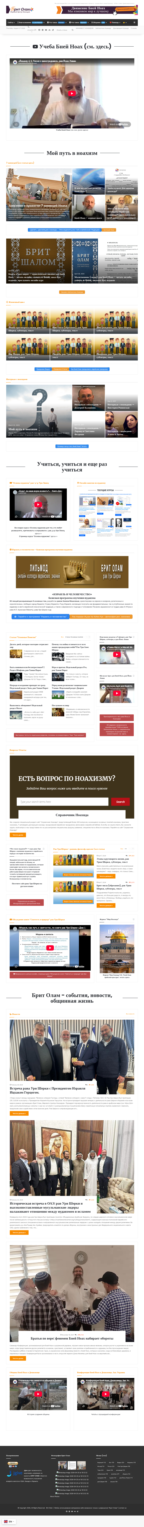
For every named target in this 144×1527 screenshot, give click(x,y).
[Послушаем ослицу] (58, 712)
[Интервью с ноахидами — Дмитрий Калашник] (88, 398)
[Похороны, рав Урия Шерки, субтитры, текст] (116, 347)
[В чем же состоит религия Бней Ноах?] (88, 181)
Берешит (101, 1462)
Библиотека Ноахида (103, 28)
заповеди (120, 1470)
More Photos (54, 1496)
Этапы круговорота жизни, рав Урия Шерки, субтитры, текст (27, 329)
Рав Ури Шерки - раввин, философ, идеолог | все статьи (79, 849)
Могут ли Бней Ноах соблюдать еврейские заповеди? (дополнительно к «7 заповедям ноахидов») (122, 213)
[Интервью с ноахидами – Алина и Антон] (121, 424)
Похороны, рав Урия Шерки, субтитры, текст (111, 355)
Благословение (30, 22)
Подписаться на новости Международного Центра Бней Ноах (26, 902)
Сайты (10, 22)
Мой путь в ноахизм (22, 429)
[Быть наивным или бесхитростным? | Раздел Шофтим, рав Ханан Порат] (16, 677)
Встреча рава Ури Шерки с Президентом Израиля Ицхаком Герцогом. (47, 1090)
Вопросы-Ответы (18, 750)
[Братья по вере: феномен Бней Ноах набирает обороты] (72, 1293)
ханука (113, 1481)
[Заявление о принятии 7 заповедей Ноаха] (39, 194)
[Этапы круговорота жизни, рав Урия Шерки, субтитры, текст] (28, 321)
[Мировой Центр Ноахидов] (20, 9)
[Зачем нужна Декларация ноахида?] (121, 181)
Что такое (56, 22)
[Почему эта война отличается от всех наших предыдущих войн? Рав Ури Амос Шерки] (58, 656)
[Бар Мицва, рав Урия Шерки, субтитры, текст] (28, 347)
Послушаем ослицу (60, 705)
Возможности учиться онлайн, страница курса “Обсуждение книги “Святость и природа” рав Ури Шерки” (50, 975)
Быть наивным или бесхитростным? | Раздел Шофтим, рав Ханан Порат (27, 668)
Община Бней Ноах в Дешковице (25, 1372)
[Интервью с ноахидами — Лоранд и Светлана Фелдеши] (88, 424)
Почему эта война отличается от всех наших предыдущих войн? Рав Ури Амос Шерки (70, 647)
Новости (16, 1014)
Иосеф (100, 1466)
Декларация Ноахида (121, 28)
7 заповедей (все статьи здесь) (20, 162)
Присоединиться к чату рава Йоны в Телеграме (117, 718)
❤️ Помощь (114, 22)
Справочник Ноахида (72, 814)
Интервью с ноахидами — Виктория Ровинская (121, 406)
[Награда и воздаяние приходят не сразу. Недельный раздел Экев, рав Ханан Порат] (16, 695)
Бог (111, 1462)
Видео (120, 1462)
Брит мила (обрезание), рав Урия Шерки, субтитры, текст (69, 329)
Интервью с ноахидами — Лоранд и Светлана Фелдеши (87, 431)
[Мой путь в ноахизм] (39, 411)
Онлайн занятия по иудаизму (92, 482)
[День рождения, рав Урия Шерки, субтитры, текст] (116, 321)
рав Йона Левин (126, 1478)
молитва (115, 1474)
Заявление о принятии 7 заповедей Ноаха (37, 205)
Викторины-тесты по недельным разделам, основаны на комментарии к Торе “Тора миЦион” (50, 735)
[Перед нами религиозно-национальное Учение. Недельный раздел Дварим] (58, 695)
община (126, 1474)
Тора (100, 1470)
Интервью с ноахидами (16, 379)
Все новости (130, 1014)
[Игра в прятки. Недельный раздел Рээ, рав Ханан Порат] (58, 677)
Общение (98, 22)
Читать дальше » (106, 876)
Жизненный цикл (16, 302)
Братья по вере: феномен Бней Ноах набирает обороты (72, 1338)
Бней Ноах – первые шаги (88, 218)
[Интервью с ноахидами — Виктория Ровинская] (121, 398)
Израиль (131, 1462)
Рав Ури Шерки (124, 1466)
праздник (101, 1478)
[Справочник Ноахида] (72, 787)
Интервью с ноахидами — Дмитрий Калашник (87, 406)
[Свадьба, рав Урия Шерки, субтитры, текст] (72, 347)
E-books (134, 28)
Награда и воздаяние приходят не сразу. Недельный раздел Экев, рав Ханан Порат (29, 686)
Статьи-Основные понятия (74, 637)
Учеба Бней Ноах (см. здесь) (74, 46)
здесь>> (38, 533)
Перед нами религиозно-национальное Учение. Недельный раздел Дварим (69, 686)
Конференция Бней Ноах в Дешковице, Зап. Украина (101, 1372)
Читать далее (18, 835)
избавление (102, 1474)
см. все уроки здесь (79, 130)
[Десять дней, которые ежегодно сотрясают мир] (16, 654)
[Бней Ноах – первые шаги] (88, 208)
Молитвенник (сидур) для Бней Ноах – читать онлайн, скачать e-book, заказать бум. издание (103, 279)
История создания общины (38, 1414)
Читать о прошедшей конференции (105, 1414)
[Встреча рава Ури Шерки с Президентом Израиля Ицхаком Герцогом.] (72, 1057)
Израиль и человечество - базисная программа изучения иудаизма (42, 549)
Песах (111, 1466)
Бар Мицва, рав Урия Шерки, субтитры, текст (23, 355)
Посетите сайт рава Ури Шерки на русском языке (27, 885)
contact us (122, 1508)
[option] (72, 194)
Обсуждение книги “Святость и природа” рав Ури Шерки (38, 919)
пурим (112, 1478)
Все (62, 637)
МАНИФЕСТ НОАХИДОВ (84, 28)
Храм (110, 1470)
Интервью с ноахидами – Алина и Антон (121, 433)
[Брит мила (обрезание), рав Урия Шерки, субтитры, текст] (72, 321)
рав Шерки (102, 1481)
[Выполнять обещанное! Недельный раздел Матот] (16, 715)
